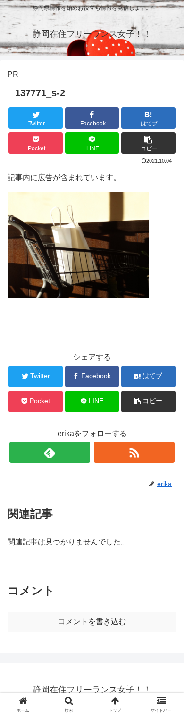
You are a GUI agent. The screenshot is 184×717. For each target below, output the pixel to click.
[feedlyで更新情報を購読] (50, 452)
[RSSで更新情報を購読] (134, 452)
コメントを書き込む (92, 622)
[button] (148, 143)
